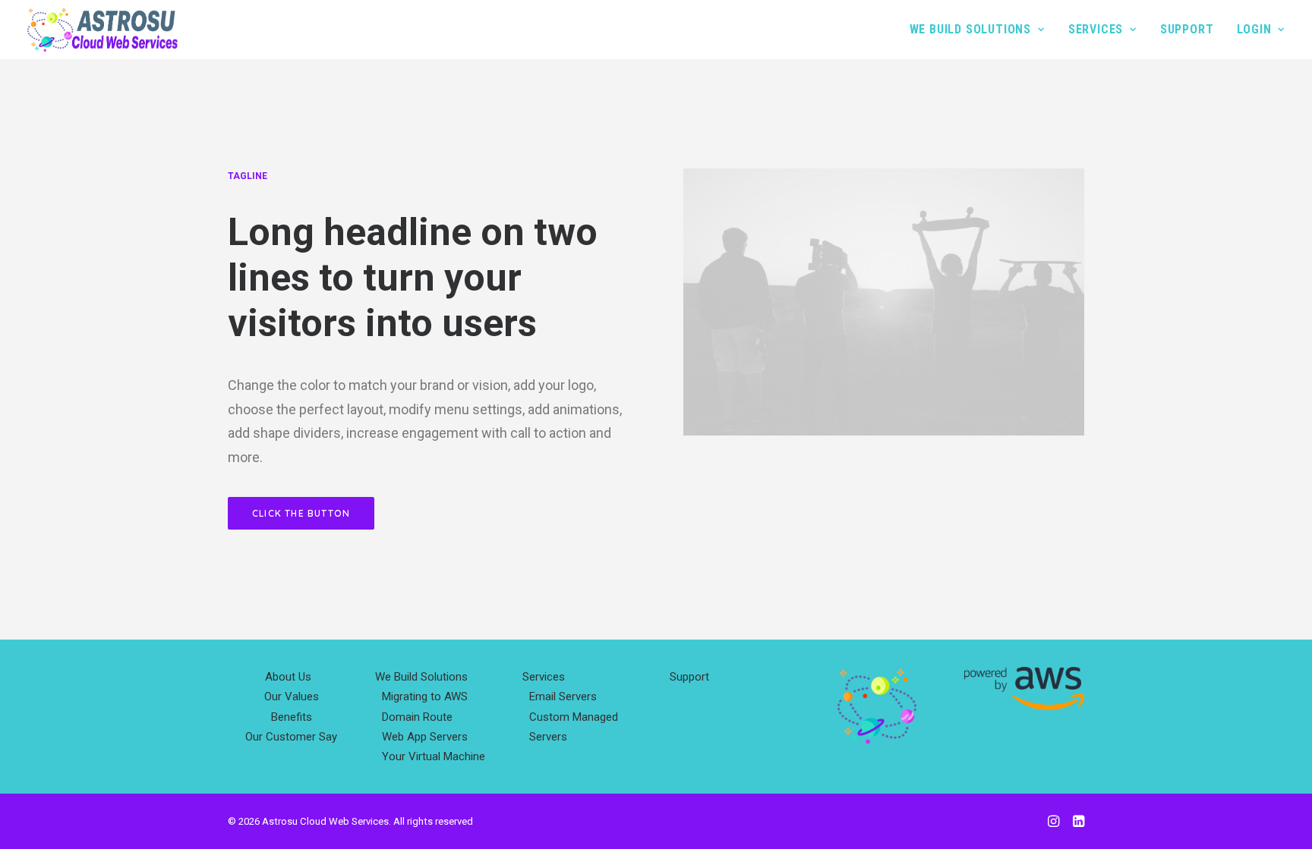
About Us (288, 677)
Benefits (291, 717)
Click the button (301, 513)
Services (1095, 29)
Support (1187, 29)
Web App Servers (425, 737)
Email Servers (563, 696)
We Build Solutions (970, 29)
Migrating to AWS (425, 696)
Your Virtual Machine (433, 756)
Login (1254, 29)
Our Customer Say (291, 737)
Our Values (291, 696)
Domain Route (417, 717)
